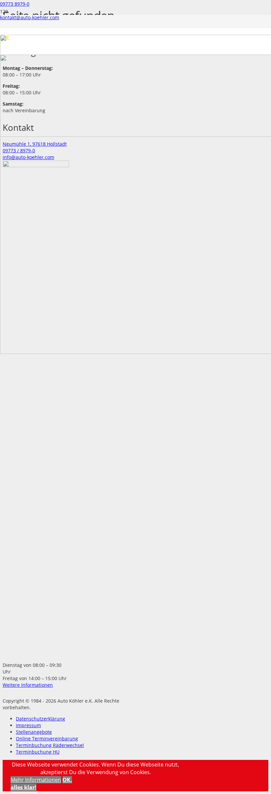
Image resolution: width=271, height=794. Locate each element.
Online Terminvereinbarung (47, 738)
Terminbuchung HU (37, 752)
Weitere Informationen (28, 685)
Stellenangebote (34, 732)
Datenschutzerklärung (40, 719)
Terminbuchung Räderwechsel (50, 745)
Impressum (28, 725)
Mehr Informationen (36, 779)
